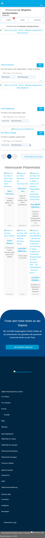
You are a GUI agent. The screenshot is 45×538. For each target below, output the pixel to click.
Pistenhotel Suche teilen (33, 157)
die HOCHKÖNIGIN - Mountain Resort (35, 279)
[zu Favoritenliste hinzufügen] (3, 32)
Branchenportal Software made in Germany (15, 533)
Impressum (5, 475)
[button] (3, 156)
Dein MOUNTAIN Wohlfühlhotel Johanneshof (35, 206)
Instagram (5, 505)
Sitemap (4, 427)
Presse (3, 409)
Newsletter (5, 511)
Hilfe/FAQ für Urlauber (9, 445)
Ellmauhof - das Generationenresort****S (22, 190)
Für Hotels (5, 397)
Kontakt (7, 415)
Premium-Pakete (7, 463)
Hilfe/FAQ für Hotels (8, 439)
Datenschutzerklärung (9, 487)
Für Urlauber (6, 403)
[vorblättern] (39, 46)
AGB (3, 481)
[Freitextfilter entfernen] (34, 3)
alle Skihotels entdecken (23, 347)
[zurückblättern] (6, 46)
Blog (3, 421)
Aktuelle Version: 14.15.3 (8, 536)
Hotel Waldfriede (8, 109)
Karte (22, 20)
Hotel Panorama (10, 192)
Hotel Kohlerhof (7, 65)
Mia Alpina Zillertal (8, 133)
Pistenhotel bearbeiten (9, 451)
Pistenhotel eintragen (9, 457)
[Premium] (40, 169)
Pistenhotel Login (9, 522)
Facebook (5, 499)
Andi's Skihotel (9, 242)
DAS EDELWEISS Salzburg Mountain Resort (22, 250)
